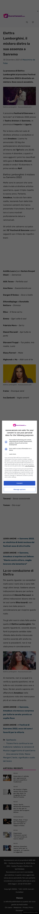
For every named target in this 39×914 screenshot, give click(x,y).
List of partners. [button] (29, 466)
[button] (20, 454)
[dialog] (19, 457)
